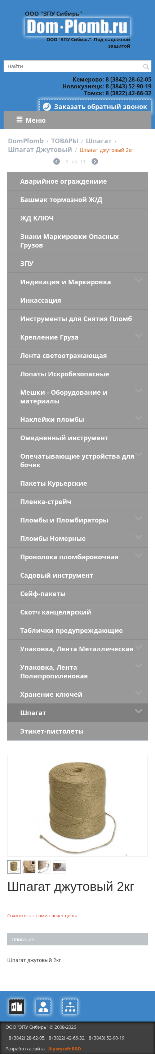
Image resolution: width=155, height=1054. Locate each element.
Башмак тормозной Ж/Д (61, 199)
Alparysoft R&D (64, 1049)
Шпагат (99, 140)
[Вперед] (95, 162)
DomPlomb (26, 140)
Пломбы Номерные (53, 538)
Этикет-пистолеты (52, 731)
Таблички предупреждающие (71, 630)
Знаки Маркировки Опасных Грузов (69, 240)
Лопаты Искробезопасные (64, 373)
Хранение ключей (51, 694)
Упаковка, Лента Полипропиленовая (54, 671)
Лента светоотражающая (63, 355)
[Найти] (146, 66)
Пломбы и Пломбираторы (64, 520)
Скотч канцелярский (55, 612)
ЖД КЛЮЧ (37, 218)
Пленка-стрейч (45, 501)
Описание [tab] (23, 939)
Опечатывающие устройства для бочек (77, 460)
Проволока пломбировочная (69, 556)
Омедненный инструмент (64, 437)
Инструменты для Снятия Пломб (76, 318)
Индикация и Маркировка (65, 281)
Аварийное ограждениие (63, 181)
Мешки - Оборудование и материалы (63, 396)
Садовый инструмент (56, 575)
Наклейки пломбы (52, 419)
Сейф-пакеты (43, 593)
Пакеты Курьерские (53, 483)
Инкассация (40, 300)
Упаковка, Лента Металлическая (76, 648)
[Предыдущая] (56, 162)
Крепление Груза (49, 337)
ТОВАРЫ (64, 140)
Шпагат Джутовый (40, 149)
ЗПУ (27, 263)
